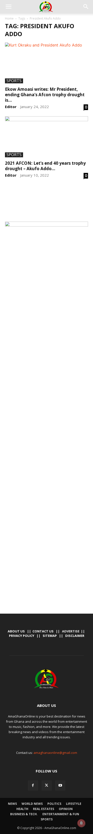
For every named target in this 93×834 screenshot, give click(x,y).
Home (9, 18)
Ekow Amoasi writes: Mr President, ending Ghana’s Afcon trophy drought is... (45, 94)
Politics (54, 804)
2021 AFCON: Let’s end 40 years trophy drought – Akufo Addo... (45, 165)
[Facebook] (33, 785)
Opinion (66, 809)
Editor (11, 106)
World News (32, 804)
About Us (16, 631)
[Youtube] (60, 785)
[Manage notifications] (81, 823)
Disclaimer (74, 635)
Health (22, 809)
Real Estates (43, 809)
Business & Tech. (24, 814)
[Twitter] (47, 785)
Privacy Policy (21, 635)
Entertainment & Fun (60, 814)
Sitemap (50, 635)
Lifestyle (73, 804)
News (12, 804)
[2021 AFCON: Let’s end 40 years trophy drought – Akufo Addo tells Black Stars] (46, 136)
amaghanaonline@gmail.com (55, 752)
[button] (8, 6)
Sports (14, 80)
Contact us (43, 631)
